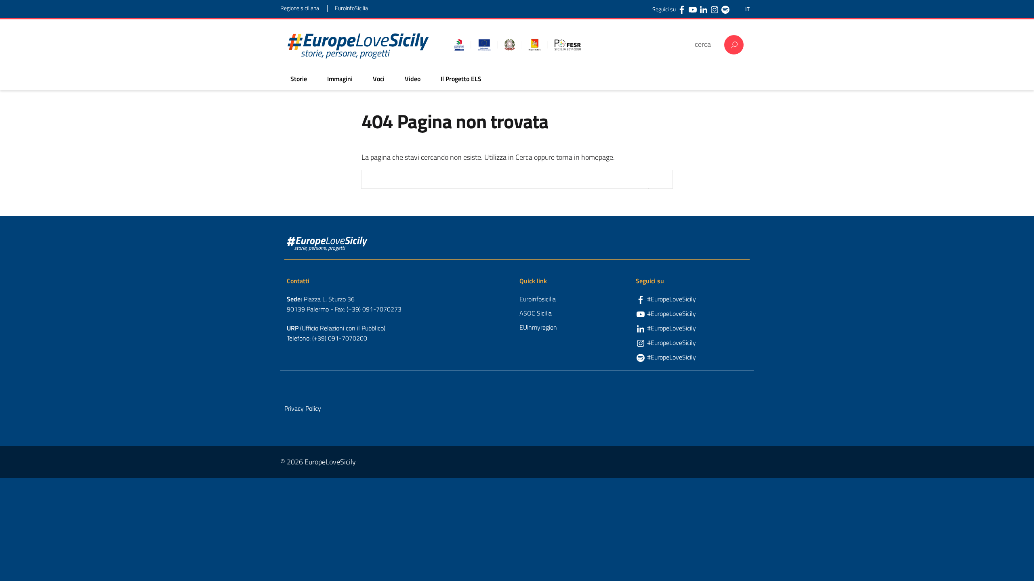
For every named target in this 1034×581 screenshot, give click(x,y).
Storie (298, 79)
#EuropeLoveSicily (671, 299)
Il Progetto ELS (461, 79)
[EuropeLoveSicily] (358, 45)
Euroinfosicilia (537, 299)
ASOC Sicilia (535, 313)
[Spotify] (725, 9)
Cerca (734, 44)
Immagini (340, 79)
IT (747, 9)
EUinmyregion (538, 327)
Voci (379, 79)
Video (412, 79)
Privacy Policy (302, 408)
